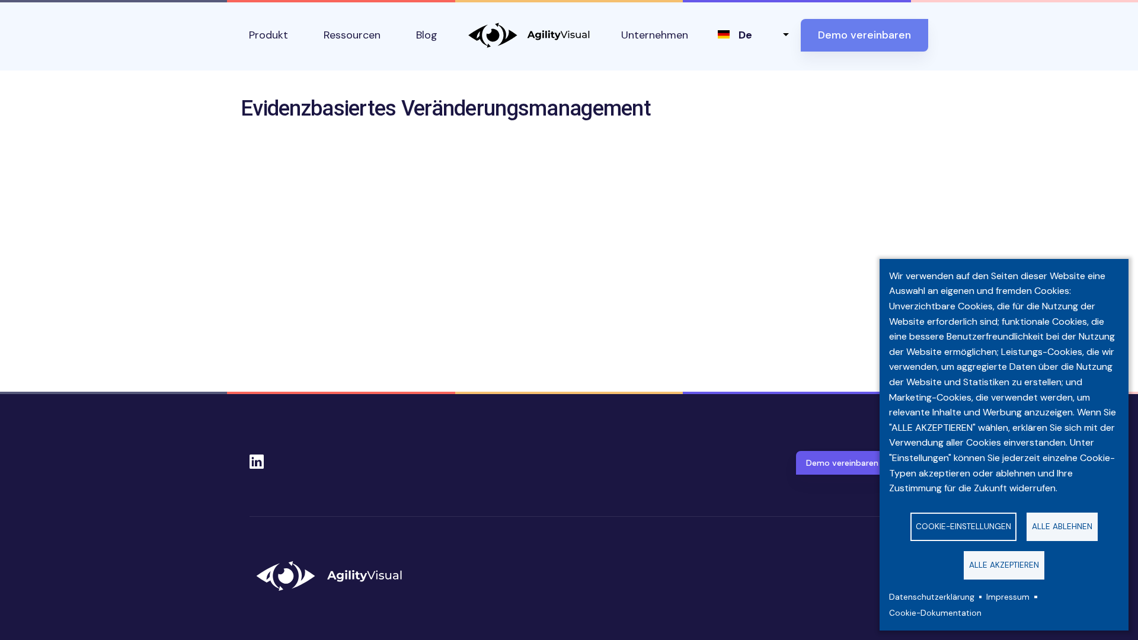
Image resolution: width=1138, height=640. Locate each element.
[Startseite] (334, 576)
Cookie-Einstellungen (963, 526)
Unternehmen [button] (654, 35)
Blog (426, 35)
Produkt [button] (268, 35)
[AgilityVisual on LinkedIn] (257, 458)
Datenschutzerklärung (931, 597)
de (745, 35)
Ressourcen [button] (352, 35)
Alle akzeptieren (1004, 565)
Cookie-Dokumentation (935, 613)
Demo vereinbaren (864, 35)
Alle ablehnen (1062, 526)
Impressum (1008, 597)
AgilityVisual (529, 35)
